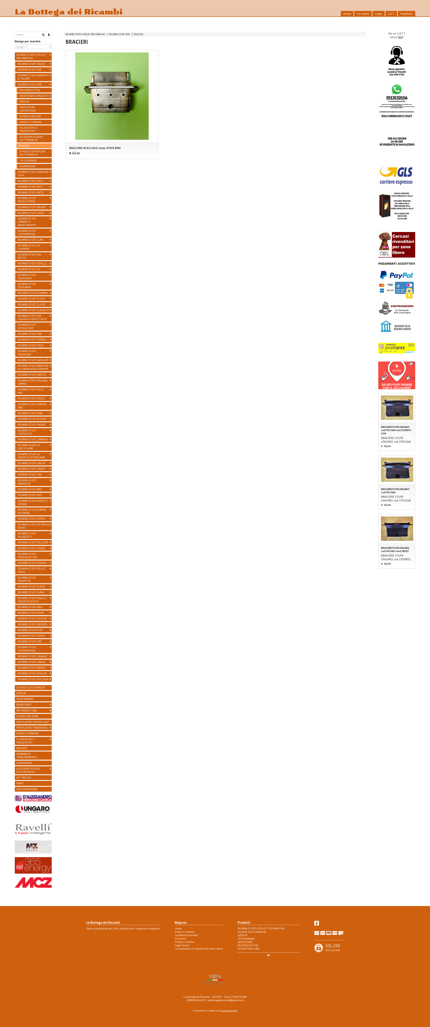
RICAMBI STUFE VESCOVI (32, 673)
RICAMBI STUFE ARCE (30, 186)
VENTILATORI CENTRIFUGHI (27, 109)
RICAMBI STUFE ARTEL (31, 192)
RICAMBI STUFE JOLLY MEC (31, 391)
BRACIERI (138, 34)
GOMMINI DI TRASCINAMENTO (26, 755)
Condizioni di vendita (186, 935)
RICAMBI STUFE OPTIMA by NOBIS (33, 526)
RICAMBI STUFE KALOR (31, 398)
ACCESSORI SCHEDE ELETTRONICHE (31, 138)
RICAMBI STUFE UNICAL (32, 662)
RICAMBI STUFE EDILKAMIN (27, 285)
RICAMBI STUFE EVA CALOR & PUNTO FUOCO (32, 317)
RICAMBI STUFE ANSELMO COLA (33, 173)
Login (378, 14)
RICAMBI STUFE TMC (30, 641)
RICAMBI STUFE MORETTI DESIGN (33, 502)
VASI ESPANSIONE (26, 789)
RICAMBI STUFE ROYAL (31, 612)
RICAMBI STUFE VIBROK (32, 667)
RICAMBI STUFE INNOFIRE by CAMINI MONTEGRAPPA (33, 367)
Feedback (406, 14)
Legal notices (182, 945)
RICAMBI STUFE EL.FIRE (32, 304)
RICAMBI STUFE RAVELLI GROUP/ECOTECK (32, 599)
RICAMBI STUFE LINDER (32, 468)
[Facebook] (316, 924)
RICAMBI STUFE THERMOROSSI (27, 648)
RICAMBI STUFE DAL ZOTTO (29, 256)
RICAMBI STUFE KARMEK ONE (32, 406)
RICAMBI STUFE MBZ (30, 489)
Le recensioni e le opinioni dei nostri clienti (199, 948)
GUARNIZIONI (27, 166)
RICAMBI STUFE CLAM (30, 239)
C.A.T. (391, 14)
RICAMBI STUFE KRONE (31, 424)
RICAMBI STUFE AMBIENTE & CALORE (33, 77)
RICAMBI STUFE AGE (29, 69)
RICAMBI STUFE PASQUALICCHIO (27, 555)
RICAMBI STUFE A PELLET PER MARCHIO (85, 34)
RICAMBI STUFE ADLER (31, 64)
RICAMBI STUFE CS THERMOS (29, 247)
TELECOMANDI (28, 160)
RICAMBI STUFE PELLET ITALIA (32, 570)
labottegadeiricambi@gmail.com (225, 1000)
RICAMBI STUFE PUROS (31, 586)
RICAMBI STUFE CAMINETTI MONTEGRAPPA (27, 222)
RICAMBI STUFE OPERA (31, 518)
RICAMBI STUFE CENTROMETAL (27, 232)
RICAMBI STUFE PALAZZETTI (27, 535)
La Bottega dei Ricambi (68, 11)
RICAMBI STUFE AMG (119, 34)
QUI (400, 37)
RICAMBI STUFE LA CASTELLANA (29, 446)
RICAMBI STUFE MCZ (30, 495)
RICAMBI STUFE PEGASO (32, 562)
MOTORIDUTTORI (29, 90)
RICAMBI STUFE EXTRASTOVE (27, 326)
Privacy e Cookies (184, 931)
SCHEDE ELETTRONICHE (30, 687)
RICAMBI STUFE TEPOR (31, 635)
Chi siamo (363, 14)
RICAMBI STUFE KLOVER (32, 419)
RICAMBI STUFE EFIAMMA (33, 293)
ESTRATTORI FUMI (30, 116)
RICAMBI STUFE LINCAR (31, 463)
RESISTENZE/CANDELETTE (35, 95)
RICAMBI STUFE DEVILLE (32, 263)
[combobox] (33, 46)
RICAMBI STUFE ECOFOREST (27, 276)
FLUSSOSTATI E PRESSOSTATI (28, 129)
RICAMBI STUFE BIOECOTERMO (27, 199)
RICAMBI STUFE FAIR (30, 334)
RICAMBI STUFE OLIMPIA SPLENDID (32, 511)
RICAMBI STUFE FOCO (31, 345)
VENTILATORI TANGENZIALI (32, 727)
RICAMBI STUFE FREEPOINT (27, 352)
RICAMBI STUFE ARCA (30, 181)
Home (347, 14)
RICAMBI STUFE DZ (29, 269)
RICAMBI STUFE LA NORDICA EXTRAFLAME (31, 455)
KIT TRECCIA (23, 777)
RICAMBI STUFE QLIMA (31, 592)
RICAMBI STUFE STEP (30, 630)
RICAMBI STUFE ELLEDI (31, 298)
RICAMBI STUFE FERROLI (32, 339)
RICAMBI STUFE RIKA (30, 607)
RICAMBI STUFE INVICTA (32, 374)
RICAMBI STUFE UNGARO (32, 656)
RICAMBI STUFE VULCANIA (33, 679)
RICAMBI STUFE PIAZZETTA (27, 579)
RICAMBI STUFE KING (30, 413)
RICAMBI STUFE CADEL (31, 213)
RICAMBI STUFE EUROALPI (33, 310)
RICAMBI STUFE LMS (30, 474)
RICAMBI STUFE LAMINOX (33, 439)
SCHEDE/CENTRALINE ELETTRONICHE (32, 153)
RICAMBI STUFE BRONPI (32, 207)
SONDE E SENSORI (30, 122)
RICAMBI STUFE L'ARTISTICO (27, 432)
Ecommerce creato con (215, 1010)
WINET (20, 783)
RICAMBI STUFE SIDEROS (32, 624)
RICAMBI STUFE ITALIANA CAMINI (32, 382)
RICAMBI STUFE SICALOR (32, 618)
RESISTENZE (23, 704)
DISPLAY (24, 101)
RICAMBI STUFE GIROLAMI (33, 360)
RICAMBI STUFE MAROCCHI (27, 482)
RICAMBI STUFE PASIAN (31, 548)
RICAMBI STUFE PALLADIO (33, 542)
